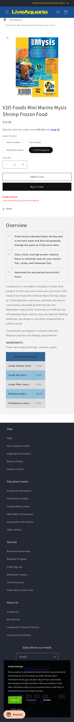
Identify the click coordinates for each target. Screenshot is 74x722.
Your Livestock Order (18, 445)
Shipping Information (19, 453)
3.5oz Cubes (15, 143)
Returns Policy (15, 461)
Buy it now (37, 186)
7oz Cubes (37, 143)
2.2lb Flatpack (41, 150)
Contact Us (13, 611)
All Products (16, 19)
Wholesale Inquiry (17, 574)
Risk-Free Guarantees (18, 551)
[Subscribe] (54, 657)
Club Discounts (15, 582)
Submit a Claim (15, 469)
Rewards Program (17, 558)
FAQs (9, 438)
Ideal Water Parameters (20, 514)
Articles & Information (19, 490)
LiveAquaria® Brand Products (23, 627)
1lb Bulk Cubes (16, 150)
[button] (7, 12)
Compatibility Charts (18, 506)
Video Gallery (14, 529)
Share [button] (9, 208)
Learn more (16, 709)
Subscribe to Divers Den (20, 590)
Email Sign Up (14, 566)
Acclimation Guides (17, 498)
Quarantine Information (20, 521)
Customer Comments (19, 635)
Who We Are (13, 619)
